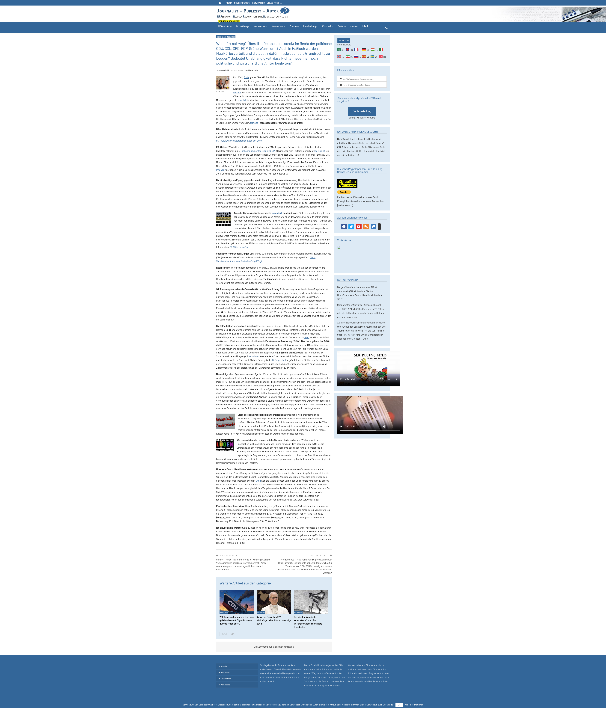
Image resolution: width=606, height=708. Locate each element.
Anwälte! (237, 92)
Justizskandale (221, 37)
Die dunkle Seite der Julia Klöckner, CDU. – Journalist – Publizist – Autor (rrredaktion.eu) (361, 151)
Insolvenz (221, 169)
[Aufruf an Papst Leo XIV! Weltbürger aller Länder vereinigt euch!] (274, 602)
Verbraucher (260, 26)
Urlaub (365, 26)
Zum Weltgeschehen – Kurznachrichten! (358, 79)
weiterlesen (344, 205)
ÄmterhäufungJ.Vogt (251, 261)
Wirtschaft (327, 26)
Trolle (246, 77)
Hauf (306, 337)
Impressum (225, 672)
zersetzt (242, 100)
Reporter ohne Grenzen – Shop (352, 338)
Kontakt (224, 666)
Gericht (254, 122)
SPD (232, 247)
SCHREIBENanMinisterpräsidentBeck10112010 (239, 140)
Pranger (293, 26)
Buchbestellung (362, 111)
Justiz (353, 26)
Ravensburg (277, 26)
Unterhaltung (309, 26)
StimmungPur (241, 247)
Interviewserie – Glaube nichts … (267, 2)
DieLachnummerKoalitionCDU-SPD (258, 150)
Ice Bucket (319, 150)
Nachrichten (231, 37)
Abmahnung (225, 685)
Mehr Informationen (414, 705)
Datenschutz (226, 678)
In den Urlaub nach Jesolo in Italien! (356, 85)
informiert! (277, 213)
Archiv (229, 2)
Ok (399, 704)
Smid (258, 480)
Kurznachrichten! (242, 2)
